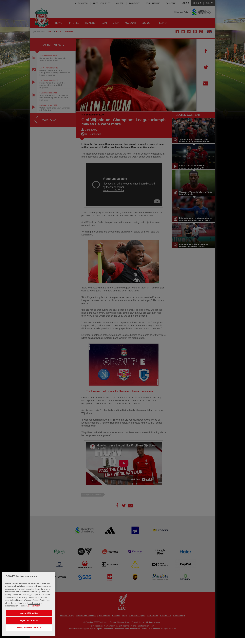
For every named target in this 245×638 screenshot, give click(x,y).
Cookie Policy (34, 606)
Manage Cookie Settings (29, 628)
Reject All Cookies (29, 620)
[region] (28, 604)
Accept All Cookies (29, 613)
